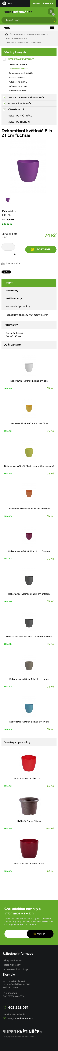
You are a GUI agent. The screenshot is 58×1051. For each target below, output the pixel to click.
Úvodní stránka (16, 34)
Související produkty (18, 306)
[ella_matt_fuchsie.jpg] (28, 166)
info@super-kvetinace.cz (20, 1018)
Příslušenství (15, 109)
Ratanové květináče (19, 103)
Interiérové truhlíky (17, 90)
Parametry (12, 290)
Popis (9, 282)
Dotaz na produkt (13, 263)
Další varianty (14, 298)
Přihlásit (36, 3)
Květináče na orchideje (19, 86)
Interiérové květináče (36, 34)
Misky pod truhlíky (18, 122)
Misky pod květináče (19, 115)
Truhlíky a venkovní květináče (25, 97)
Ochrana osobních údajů (16, 969)
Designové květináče (18, 64)
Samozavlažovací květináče (21, 73)
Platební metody (11, 965)
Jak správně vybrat (12, 960)
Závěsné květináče (17, 77)
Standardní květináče (15, 38)
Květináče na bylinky (18, 82)
